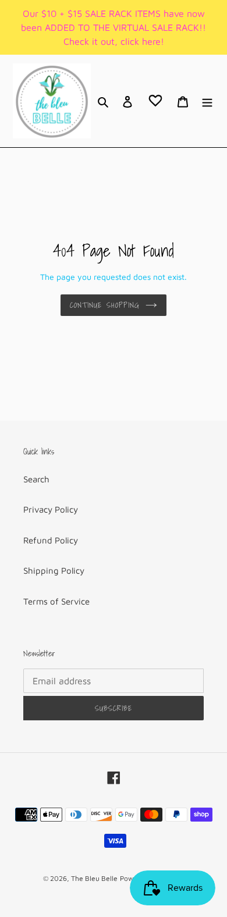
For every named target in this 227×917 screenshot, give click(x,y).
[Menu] (207, 100)
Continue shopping (105, 305)
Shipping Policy (53, 570)
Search (36, 479)
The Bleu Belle (94, 878)
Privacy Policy (50, 509)
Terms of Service (56, 601)
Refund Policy (50, 540)
